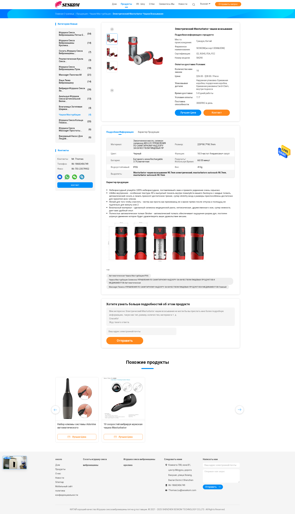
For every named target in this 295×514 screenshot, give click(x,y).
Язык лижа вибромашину (75, 81)
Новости (59, 478)
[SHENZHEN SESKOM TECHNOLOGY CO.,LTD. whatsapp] (67, 176)
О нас (58, 473)
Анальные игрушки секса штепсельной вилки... (75, 98)
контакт (75, 185)
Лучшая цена (188, 112)
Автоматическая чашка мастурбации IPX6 (128, 276)
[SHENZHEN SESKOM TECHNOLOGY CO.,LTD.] (67, 4)
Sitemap (59, 482)
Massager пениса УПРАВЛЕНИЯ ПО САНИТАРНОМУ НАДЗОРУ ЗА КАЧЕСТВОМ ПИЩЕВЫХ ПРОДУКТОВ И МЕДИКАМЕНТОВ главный (167, 287)
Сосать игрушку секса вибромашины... (75, 52)
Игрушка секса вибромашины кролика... (75, 43)
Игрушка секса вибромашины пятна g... (75, 33)
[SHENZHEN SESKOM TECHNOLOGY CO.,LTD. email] (59, 176)
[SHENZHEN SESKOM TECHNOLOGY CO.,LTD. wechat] (74, 176)
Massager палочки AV (75, 75)
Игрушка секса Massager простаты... (75, 129)
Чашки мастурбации (75, 114)
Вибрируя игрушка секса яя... (75, 89)
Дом (57, 465)
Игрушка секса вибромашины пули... (75, 68)
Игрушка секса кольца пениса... (75, 121)
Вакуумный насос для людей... (75, 137)
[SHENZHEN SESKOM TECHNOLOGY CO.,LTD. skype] (81, 176)
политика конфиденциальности (66, 492)
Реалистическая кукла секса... (75, 60)
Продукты (60, 469)
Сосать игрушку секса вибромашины (95, 462)
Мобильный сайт (64, 486)
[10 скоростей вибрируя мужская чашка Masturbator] (123, 398)
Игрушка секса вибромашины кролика (139, 462)
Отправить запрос (228, 4)
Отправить (125, 340)
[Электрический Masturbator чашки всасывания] (145, 53)
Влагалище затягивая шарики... (75, 107)
